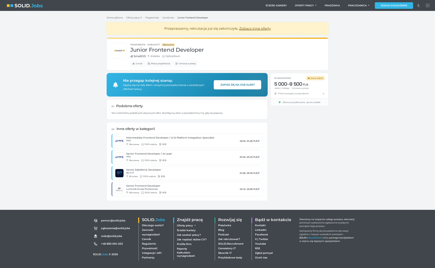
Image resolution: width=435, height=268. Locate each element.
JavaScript (168, 17)
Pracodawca (357, 5)
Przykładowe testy (230, 257)
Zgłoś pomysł (264, 253)
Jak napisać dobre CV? (192, 239)
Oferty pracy (304, 5)
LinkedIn (260, 229)
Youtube (260, 243)
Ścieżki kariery (276, 5)
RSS (257, 248)
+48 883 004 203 (112, 243)
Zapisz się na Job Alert (237, 84)
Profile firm (184, 244)
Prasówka (332, 5)
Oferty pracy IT (134, 17)
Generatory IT (227, 248)
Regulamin (149, 243)
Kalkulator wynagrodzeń (186, 254)
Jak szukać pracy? (189, 234)
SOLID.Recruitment (230, 243)
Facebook (261, 234)
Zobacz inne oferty (255, 28)
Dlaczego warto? (153, 225)
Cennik (146, 239)
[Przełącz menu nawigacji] (427, 5)
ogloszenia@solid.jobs (115, 228)
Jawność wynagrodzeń (151, 232)
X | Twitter (261, 239)
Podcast (223, 234)
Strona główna (115, 17)
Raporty (182, 248)
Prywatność (150, 248)
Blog (221, 229)
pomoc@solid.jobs (113, 220)
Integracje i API (152, 253)
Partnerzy (148, 257)
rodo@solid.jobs (111, 236)
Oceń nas (261, 257)
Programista (152, 17)
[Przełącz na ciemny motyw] (418, 5)
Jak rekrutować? (229, 239)
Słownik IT (225, 253)
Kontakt (260, 225)
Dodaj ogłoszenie (394, 5)
